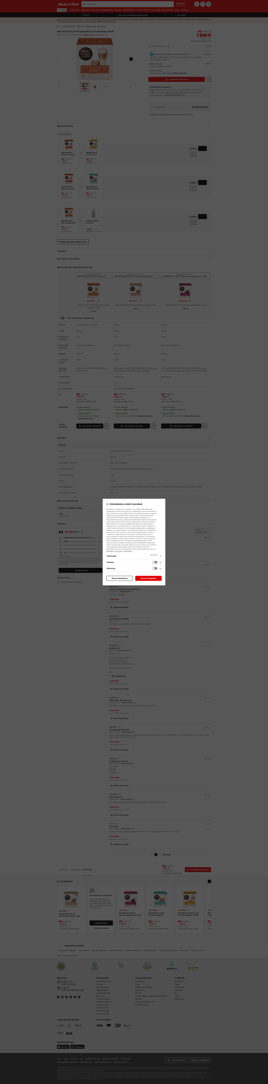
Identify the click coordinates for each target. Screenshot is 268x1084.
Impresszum (118, 551)
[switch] (154, 562)
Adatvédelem (110, 551)
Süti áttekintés (128, 551)
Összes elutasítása (120, 578)
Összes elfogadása (148, 578)
